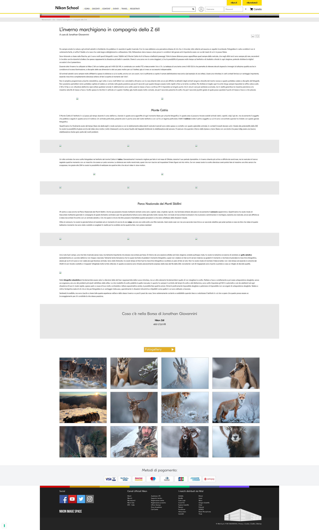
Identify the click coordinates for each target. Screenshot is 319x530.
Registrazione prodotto (158, 503)
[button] (66, 8)
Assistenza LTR (155, 496)
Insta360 (181, 514)
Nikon (200, 500)
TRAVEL (124, 9)
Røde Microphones (205, 512)
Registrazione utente (157, 500)
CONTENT (106, 9)
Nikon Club (130, 503)
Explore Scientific (183, 505)
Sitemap (259, 524)
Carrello (257, 9)
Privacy (241, 524)
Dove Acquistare (156, 507)
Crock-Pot (181, 503)
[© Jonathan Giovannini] (117, 99)
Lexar (200, 498)
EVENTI (116, 9)
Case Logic (182, 500)
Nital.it (129, 496)
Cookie (247, 524)
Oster (200, 505)
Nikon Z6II (159, 320)
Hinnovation (182, 512)
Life (54, 20)
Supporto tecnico (156, 498)
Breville (180, 498)
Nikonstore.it (131, 500)
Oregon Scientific (204, 503)
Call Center (154, 509)
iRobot (201, 496)
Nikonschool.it (46, 20)
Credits (252, 524)
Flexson (180, 507)
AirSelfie (180, 496)
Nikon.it (129, 498)
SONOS (201, 509)
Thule (200, 514)
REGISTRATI (135, 9)
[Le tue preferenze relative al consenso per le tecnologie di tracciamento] (4, 525)
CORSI (86, 9)
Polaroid (201, 507)
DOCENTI (96, 9)
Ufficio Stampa (156, 505)
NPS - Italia (131, 505)
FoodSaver (181, 509)
